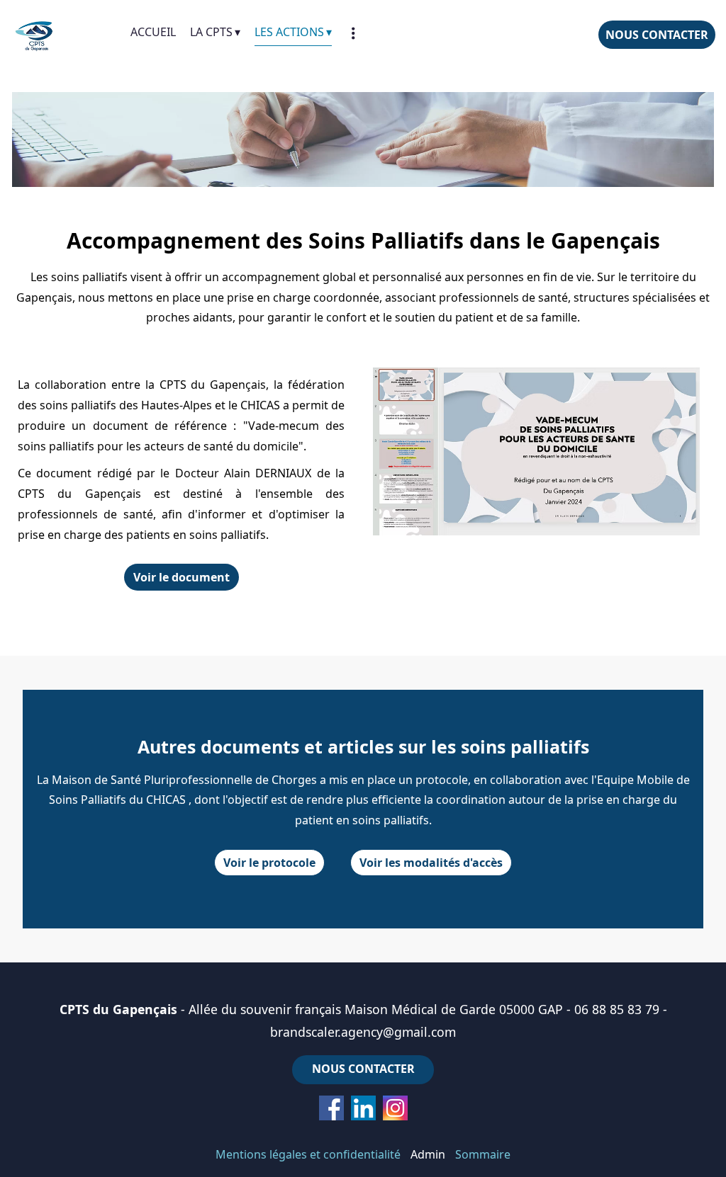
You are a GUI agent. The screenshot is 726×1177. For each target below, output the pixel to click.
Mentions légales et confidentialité (308, 1154)
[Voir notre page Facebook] (331, 1108)
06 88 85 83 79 (616, 1009)
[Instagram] (395, 1108)
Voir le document (181, 577)
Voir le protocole (269, 862)
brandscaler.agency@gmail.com (363, 1031)
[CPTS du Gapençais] (65, 35)
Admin (428, 1154)
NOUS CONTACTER (656, 34)
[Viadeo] (363, 1108)
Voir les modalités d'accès (431, 862)
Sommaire (482, 1154)
